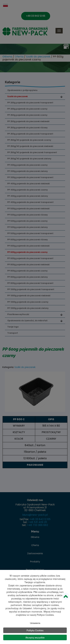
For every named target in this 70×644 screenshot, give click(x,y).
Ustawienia (35, 623)
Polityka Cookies (35, 630)
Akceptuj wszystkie (35, 637)
